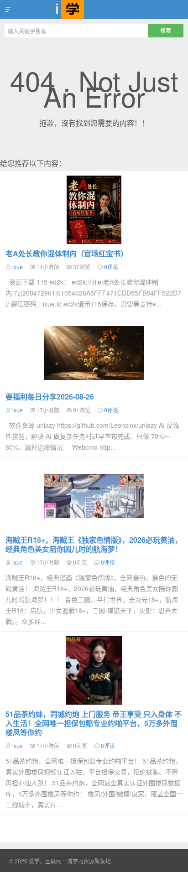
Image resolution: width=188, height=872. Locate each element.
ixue (17, 266)
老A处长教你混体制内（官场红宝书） (66, 253)
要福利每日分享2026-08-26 (49, 396)
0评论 (111, 266)
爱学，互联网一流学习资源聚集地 (94, 9)
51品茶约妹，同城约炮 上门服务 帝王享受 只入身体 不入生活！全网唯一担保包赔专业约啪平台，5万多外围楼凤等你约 (93, 723)
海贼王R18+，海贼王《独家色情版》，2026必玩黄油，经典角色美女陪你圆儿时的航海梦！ (93, 544)
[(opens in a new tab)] (94, 496)
